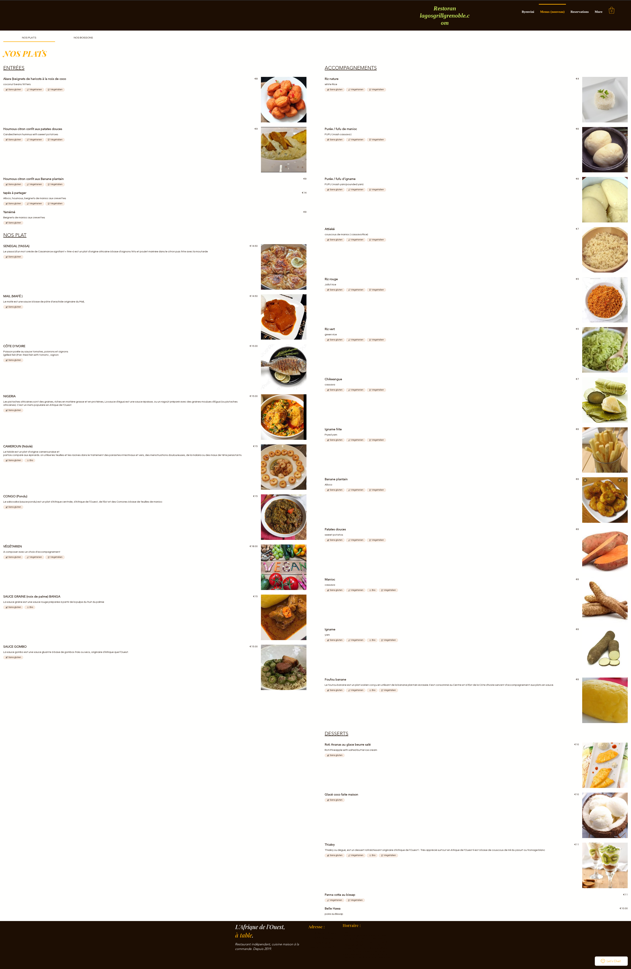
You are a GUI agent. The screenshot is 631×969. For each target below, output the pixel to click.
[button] (611, 10)
